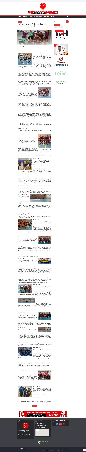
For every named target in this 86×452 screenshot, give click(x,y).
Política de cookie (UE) (52, 450)
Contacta (67, 450)
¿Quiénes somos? (46, 16)
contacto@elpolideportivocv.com (41, 423)
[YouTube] (64, 424)
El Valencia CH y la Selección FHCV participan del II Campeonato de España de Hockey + (43, 402)
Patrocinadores (32, 16)
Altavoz (19, 16)
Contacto (52, 16)
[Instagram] (60, 424)
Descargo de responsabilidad (60, 450)
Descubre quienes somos (26, 436)
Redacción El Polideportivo (28, 27)
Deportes (25, 16)
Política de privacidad (44, 450)
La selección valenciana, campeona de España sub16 (26, 402)
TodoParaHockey (39, 16)
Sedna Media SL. (23, 449)
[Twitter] (57, 424)
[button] (21, 16)
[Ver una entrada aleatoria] (67, 17)
